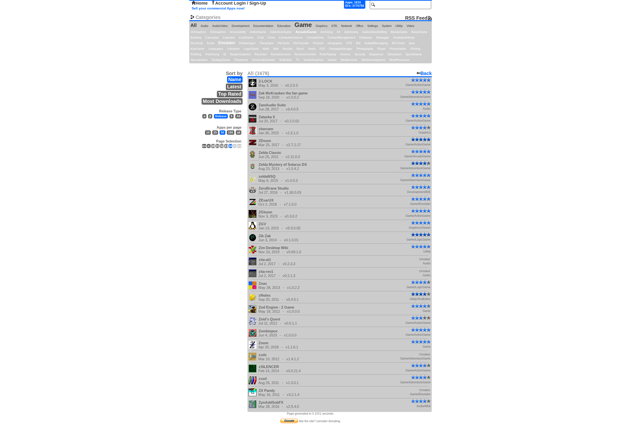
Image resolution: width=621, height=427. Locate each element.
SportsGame (413, 54)
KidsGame (197, 48)
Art (338, 32)
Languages (215, 48)
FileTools (283, 43)
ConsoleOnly (315, 37)
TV (298, 60)
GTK (334, 26)
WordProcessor (399, 60)
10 (208, 132)
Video (410, 26)
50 (222, 132)
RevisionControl (305, 54)
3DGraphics (218, 32)
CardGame (246, 37)
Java (412, 43)
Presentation (398, 48)
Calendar (229, 37)
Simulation (394, 54)
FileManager (247, 43)
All (193, 25)
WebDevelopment (373, 60)
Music (300, 48)
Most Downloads (222, 101)
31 (217, 146)
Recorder (260, 54)
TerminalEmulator (263, 60)
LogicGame (251, 48)
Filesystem (267, 43)
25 (215, 132)
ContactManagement (341, 37)
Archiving (326, 32)
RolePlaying (328, 54)
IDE (358, 43)
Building (195, 37)
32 (222, 146)
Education (284, 26)
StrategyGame (220, 60)
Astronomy (351, 32)
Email (210, 43)
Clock (271, 37)
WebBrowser (349, 60)
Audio (204, 26)
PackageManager (340, 48)
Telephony (241, 60)
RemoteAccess (281, 54)
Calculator (212, 37)
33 (226, 146)
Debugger (382, 37)
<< (204, 146)
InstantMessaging (376, 43)
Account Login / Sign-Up (240, 3)
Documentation (263, 26)
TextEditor (285, 60)
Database (365, 37)
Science (345, 54)
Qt (224, 54)
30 (213, 146)
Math (266, 48)
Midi (276, 48)
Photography (364, 48)
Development (240, 26)
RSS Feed (416, 17)
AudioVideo (220, 26)
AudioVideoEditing (374, 32)
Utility (399, 26)
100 (230, 132)
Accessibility (238, 32)
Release (221, 116)
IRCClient (398, 43)
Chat (260, 37)
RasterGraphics (240, 54)
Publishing (212, 54)
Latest (234, 86)
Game (303, 24)
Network (346, 26)
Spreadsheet (198, 60)
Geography (334, 43)
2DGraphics (198, 32)
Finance (318, 43)
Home (202, 3)
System (387, 26)
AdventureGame (281, 32)
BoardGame (419, 32)
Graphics (321, 26)
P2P (322, 48)
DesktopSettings (404, 37)
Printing (415, 48)
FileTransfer (301, 43)
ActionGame (258, 32)
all (238, 132)
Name (234, 79)
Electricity (196, 43)
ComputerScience (291, 37)
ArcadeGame (306, 32)
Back (426, 73)
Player (381, 48)
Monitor (288, 48)
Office (359, 26)
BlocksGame (399, 32)
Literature (233, 48)
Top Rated (229, 94)
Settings (372, 26)
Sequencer (376, 54)
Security (359, 54)
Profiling (195, 54)
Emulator (226, 43)
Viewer (332, 60)
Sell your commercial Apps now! (218, 8)
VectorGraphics (313, 60)
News (312, 48)
